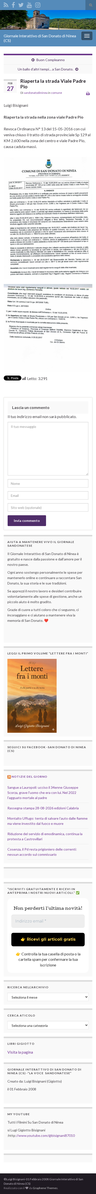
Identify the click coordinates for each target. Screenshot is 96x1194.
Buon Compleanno (50, 60)
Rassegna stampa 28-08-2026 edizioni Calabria (43, 808)
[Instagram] (37, 4)
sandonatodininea (36, 93)
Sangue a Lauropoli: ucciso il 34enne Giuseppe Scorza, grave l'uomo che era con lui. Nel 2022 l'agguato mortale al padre (42, 792)
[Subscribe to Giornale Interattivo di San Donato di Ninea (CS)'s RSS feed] (6, 4)
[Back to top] (85, 1183)
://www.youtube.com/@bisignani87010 (45, 1135)
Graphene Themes (45, 1188)
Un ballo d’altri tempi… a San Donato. (45, 69)
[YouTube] (29, 4)
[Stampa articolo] (88, 93)
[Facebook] (13, 4)
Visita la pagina (20, 1052)
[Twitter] (21, 4)
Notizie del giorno (29, 776)
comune (56, 93)
